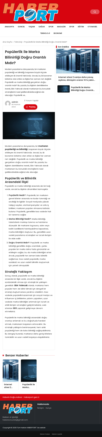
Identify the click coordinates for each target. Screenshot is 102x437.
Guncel (21, 26)
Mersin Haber (45, 434)
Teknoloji (45, 33)
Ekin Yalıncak (21, 285)
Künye (48, 408)
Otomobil (92, 26)
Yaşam (32, 26)
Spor (51, 26)
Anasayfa (9, 26)
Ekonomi (58, 33)
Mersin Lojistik (57, 434)
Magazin (61, 26)
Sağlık (42, 26)
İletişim (40, 408)
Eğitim (81, 26)
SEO (15, 308)
